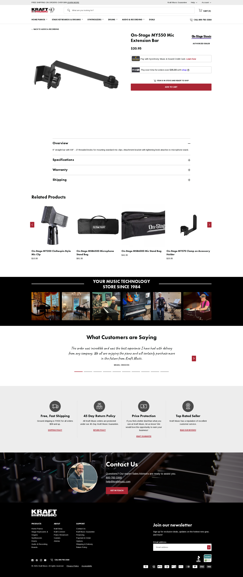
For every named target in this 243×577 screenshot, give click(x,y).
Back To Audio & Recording (46, 29)
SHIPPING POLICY (55, 430)
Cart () (207, 11)
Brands (35, 547)
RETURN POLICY (99, 430)
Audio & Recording (39, 544)
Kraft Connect (59, 532)
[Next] (209, 225)
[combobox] (133, 10)
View (68, 242)
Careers (57, 538)
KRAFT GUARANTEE (143, 436)
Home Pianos (37, 529)
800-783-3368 (114, 477)
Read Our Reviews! (188, 430)
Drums (34, 541)
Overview (60, 143)
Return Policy (81, 547)
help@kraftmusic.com (118, 481)
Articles (57, 541)
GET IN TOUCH (116, 491)
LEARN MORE (73, 2)
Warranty (60, 170)
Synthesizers (37, 538)
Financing (80, 535)
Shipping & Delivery (84, 544)
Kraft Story (58, 529)
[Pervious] (32, 225)
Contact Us (81, 529)
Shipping (60, 180)
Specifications (63, 160)
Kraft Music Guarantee (85, 532)
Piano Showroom (61, 535)
